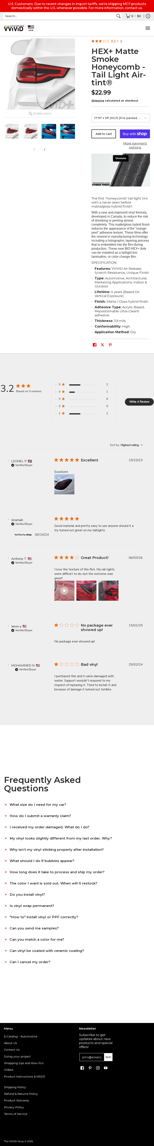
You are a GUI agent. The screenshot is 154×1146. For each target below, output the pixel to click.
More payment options (135, 145)
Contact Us (12, 1049)
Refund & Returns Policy (21, 1094)
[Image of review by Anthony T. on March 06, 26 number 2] (86, 591)
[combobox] (59, 16)
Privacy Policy (14, 1107)
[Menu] (147, 28)
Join (108, 1057)
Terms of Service (15, 1114)
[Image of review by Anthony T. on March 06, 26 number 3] (108, 591)
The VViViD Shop (14, 1141)
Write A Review (139, 402)
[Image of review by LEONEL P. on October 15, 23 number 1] (64, 484)
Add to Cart (104, 134)
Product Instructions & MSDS (24, 1076)
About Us (10, 1043)
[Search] (118, 16)
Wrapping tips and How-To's (24, 1063)
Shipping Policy (15, 1087)
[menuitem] (133, 16)
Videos (8, 1070)
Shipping (97, 100)
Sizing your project (17, 1056)
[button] (94, 345)
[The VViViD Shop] (19, 28)
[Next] (44, 149)
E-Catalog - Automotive (20, 1036)
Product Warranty (16, 1100)
